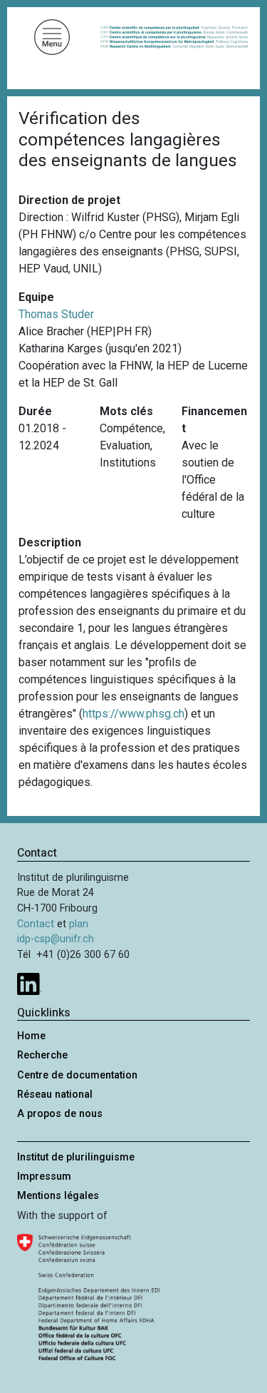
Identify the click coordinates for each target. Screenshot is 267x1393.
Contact (35, 924)
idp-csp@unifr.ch (55, 939)
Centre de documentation (77, 1075)
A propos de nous (60, 1114)
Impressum (44, 1176)
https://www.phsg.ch (133, 713)
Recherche (42, 1055)
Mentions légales (58, 1196)
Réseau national (55, 1094)
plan (78, 924)
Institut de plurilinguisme (76, 1157)
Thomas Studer (56, 314)
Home (31, 1036)
